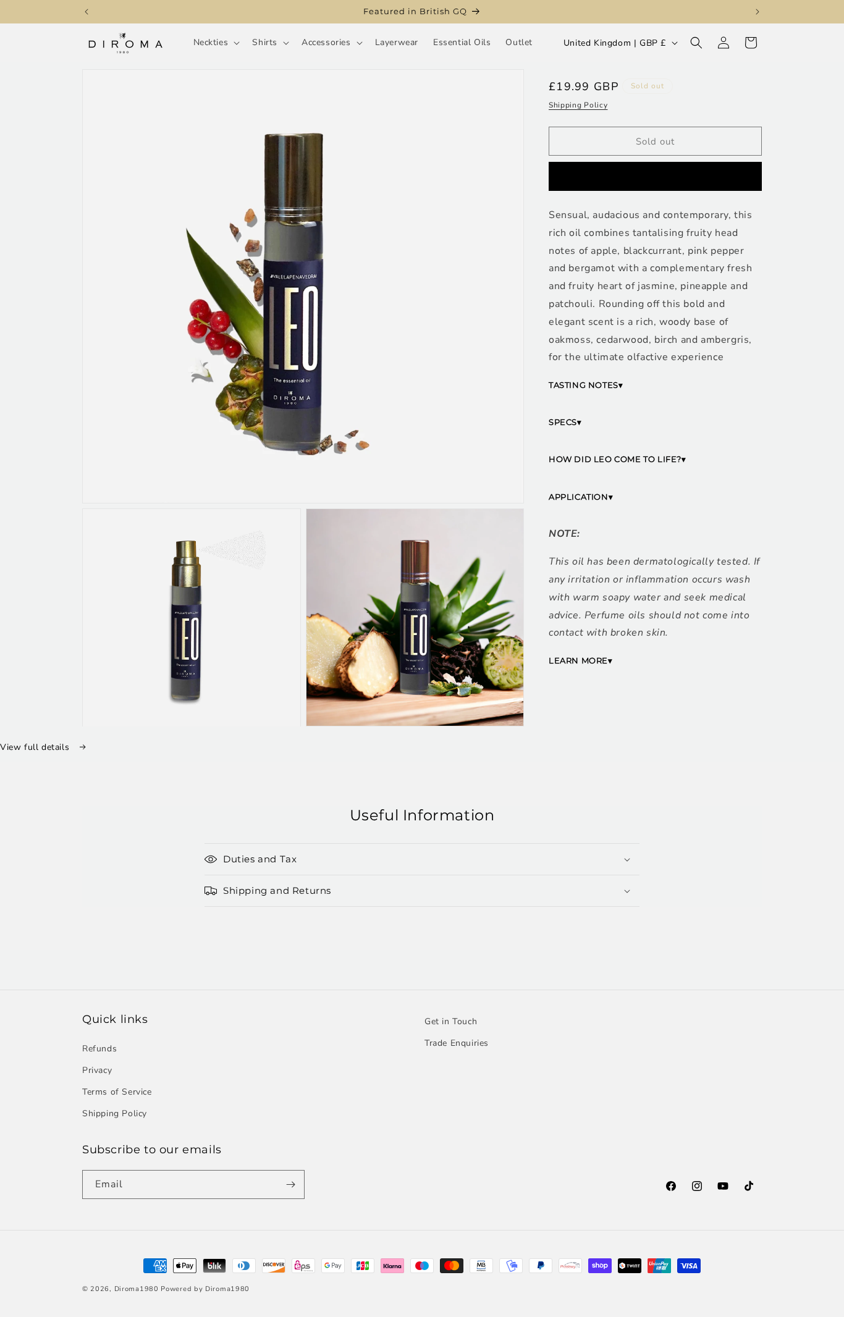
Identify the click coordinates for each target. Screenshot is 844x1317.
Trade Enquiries (456, 1043)
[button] (215, 43)
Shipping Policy (578, 105)
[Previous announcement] (86, 11)
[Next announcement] (757, 11)
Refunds (99, 1048)
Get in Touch (450, 1021)
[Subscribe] (290, 1184)
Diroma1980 (137, 1289)
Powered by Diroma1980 (205, 1289)
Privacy (97, 1070)
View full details (36, 747)
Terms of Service (117, 1092)
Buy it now (655, 176)
